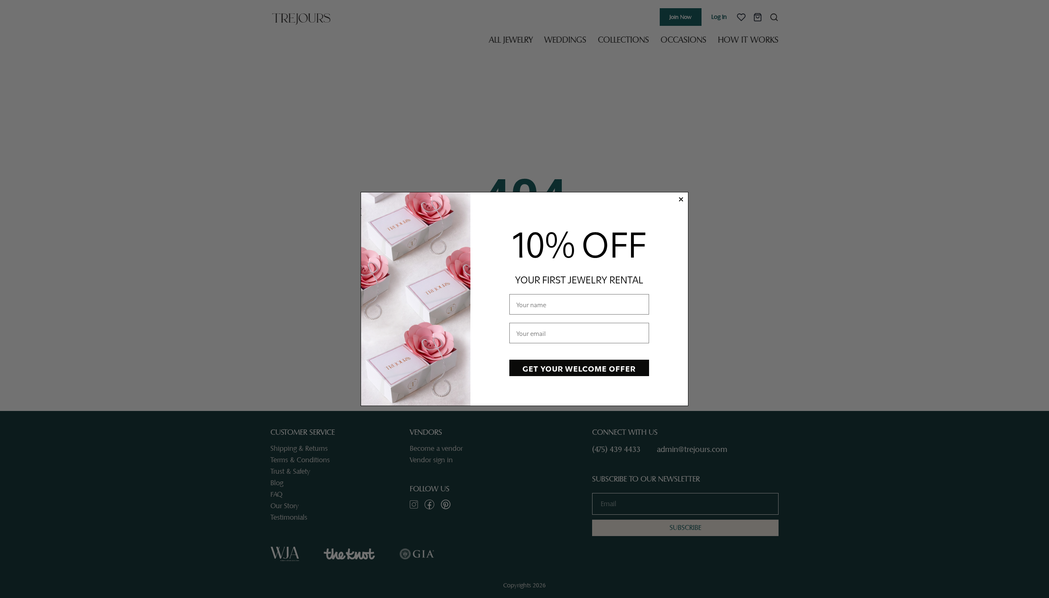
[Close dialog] (681, 199)
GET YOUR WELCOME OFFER (579, 368)
